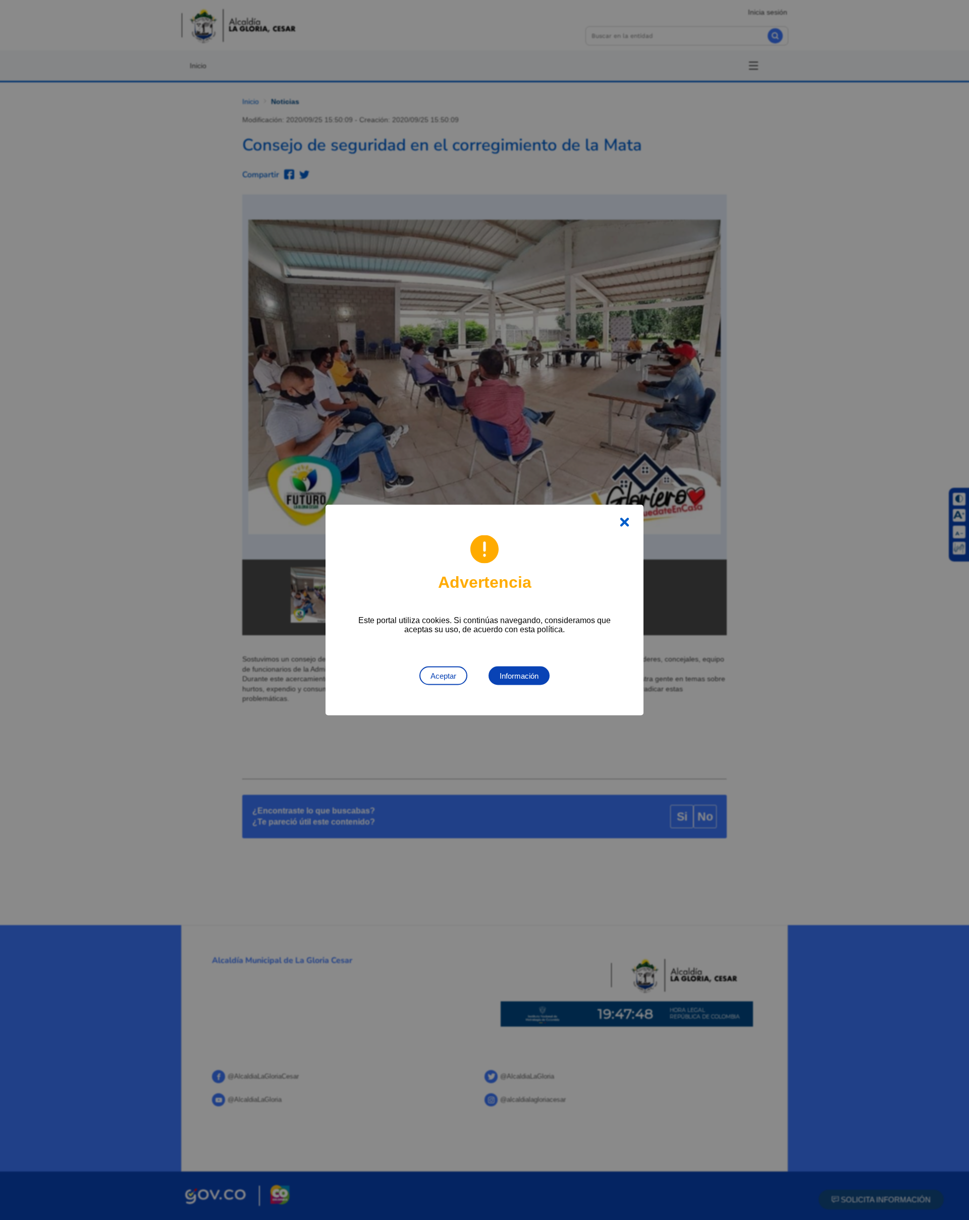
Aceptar (443, 676)
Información (519, 676)
